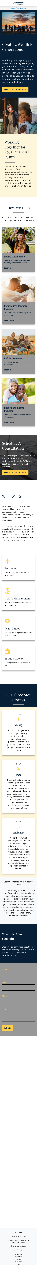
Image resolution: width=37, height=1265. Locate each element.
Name (4, 969)
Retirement (18, 1254)
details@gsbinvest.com (18, 1246)
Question (6, 1009)
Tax (18, 1264)
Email (4, 982)
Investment (18, 1257)
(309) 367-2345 (21, 1236)
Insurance (18, 1262)
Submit (7, 1028)
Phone (5, 996)
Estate (18, 1259)
